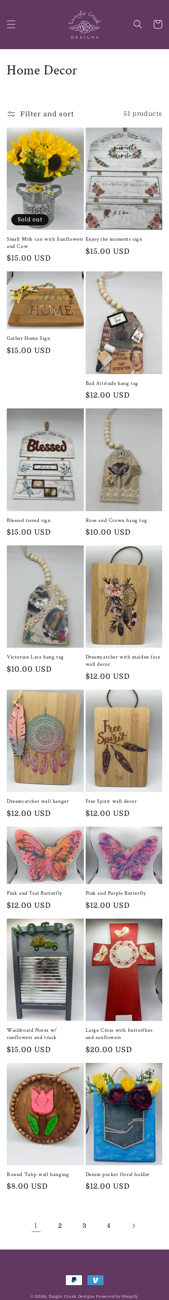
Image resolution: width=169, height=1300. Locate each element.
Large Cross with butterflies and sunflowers (119, 1034)
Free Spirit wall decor (111, 801)
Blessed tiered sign (28, 520)
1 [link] (35, 1226)
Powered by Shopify (117, 1297)
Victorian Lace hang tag (35, 657)
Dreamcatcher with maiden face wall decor (123, 661)
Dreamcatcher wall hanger (38, 801)
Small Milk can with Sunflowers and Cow (45, 243)
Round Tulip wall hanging (38, 1174)
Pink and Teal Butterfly (34, 893)
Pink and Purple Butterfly (116, 893)
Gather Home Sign (28, 338)
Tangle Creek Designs (72, 1297)
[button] (11, 24)
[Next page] (133, 1226)
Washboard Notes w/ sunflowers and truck (32, 1034)
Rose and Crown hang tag (116, 520)
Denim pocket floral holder (118, 1174)
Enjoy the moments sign (114, 239)
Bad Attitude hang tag (112, 383)
